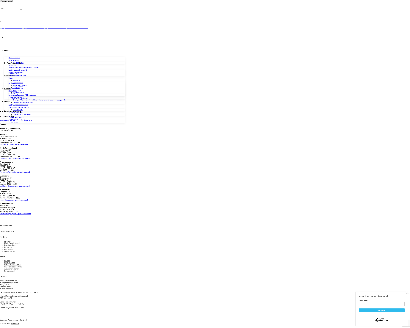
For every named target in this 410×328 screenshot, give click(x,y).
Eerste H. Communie (16, 88)
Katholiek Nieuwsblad (12, 265)
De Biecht (12, 93)
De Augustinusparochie (13, 63)
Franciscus (4, 120)
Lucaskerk (8, 247)
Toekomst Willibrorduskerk (26, 95)
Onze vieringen (14, 60)
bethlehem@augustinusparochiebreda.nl (15, 158)
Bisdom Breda (9, 263)
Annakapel (16, 80)
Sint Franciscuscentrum (13, 267)
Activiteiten (12, 65)
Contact (7, 101)
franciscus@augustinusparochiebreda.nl (15, 172)
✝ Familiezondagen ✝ (17, 86)
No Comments (26, 120)
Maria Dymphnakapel (12, 243)
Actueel (7, 50)
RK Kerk (7, 261)
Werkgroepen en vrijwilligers (18, 105)
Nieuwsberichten (14, 58)
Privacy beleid (13, 122)
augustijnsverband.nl (11, 269)
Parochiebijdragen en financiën (19, 107)
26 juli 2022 (15, 120)
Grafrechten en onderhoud (22, 115)
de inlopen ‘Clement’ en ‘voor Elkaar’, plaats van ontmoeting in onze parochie (39, 100)
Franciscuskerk (18, 83)
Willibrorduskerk (18, 93)
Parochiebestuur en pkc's (17, 76)
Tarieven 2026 (18, 110)
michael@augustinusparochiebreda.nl (14, 144)
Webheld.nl (15, 324)
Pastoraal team (14, 73)
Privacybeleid (9, 271)
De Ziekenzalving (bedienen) (18, 98)
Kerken (11, 78)
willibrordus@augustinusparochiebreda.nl (15, 214)
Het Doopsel (13, 83)
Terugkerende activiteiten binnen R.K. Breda (24, 68)
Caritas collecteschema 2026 (23, 102)
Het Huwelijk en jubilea (16, 96)
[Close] (407, 292)
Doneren (7, 89)
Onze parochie (14, 71)
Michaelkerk (8, 249)
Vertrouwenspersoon (16, 117)
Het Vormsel (13, 91)
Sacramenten (9, 76)
